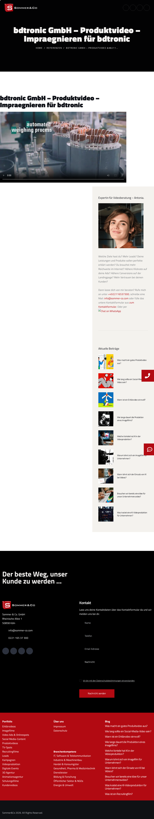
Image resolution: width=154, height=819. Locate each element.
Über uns (59, 721)
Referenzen (54, 47)
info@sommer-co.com (116, 298)
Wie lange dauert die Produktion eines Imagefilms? (130, 419)
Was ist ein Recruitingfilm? (119, 793)
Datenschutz (60, 730)
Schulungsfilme (10, 781)
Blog (107, 721)
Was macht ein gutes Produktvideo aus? (131, 362)
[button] (118, 7)
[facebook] (147, 8)
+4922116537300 (118, 294)
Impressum (60, 726)
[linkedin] (126, 8)
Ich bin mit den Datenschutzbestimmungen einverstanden (109, 680)
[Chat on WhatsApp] (109, 311)
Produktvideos (10, 743)
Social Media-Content (14, 739)
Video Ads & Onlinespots (15, 735)
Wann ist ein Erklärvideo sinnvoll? (131, 399)
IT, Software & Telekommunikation (72, 756)
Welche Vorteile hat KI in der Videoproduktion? (128, 438)
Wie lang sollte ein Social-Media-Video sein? (130, 381)
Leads (5, 756)
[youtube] (133, 8)
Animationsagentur (12, 777)
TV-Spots (7, 747)
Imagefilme (8, 730)
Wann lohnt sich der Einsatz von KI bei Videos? (131, 476)
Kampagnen (8, 760)
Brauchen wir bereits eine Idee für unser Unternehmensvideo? (131, 495)
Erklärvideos (9, 726)
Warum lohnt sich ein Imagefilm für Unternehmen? (132, 457)
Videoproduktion (11, 764)
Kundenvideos (10, 785)
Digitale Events (10, 768)
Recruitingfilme (10, 752)
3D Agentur (8, 773)
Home (39, 47)
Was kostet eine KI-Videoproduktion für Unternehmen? (132, 514)
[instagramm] (140, 8)
